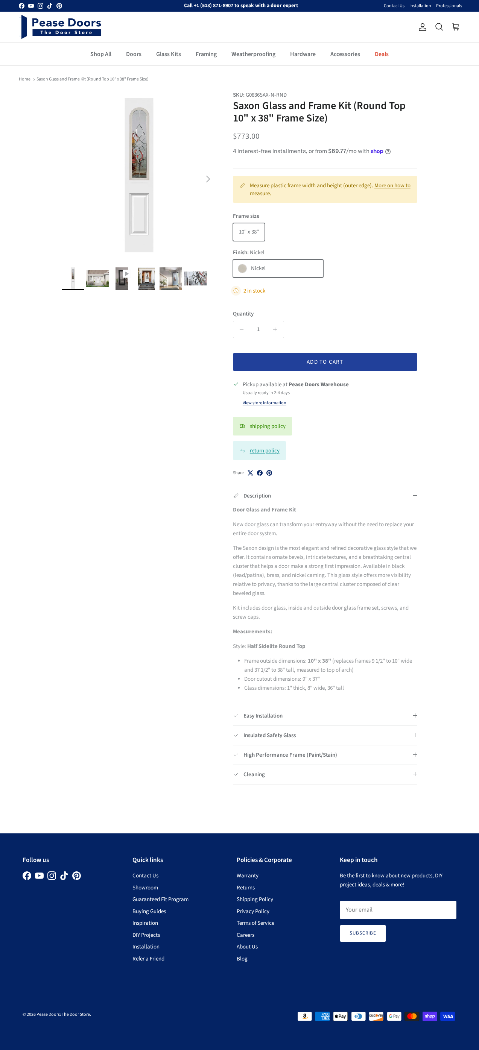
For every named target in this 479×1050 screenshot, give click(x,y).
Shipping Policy (255, 899)
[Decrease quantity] (239, 329)
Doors (133, 54)
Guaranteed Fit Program (160, 899)
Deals (382, 54)
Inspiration (145, 923)
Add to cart (325, 362)
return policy (265, 451)
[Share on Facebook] (260, 473)
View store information (264, 403)
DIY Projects (146, 935)
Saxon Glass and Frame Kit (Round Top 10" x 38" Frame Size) (92, 79)
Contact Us (394, 6)
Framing (206, 54)
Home (24, 79)
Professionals (449, 6)
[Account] (421, 27)
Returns (246, 888)
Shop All (100, 54)
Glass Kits (168, 54)
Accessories (345, 54)
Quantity (243, 314)
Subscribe (363, 933)
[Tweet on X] (250, 473)
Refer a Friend (148, 959)
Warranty (248, 876)
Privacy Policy (253, 911)
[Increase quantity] (277, 329)
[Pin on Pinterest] (269, 473)
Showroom (145, 888)
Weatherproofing (253, 54)
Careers (245, 935)
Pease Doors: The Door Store (63, 1014)
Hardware (303, 54)
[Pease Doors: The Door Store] (60, 27)
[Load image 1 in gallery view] (139, 175)
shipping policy (268, 426)
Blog (242, 959)
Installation (420, 6)
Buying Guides (149, 911)
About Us (247, 947)
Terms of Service (255, 923)
